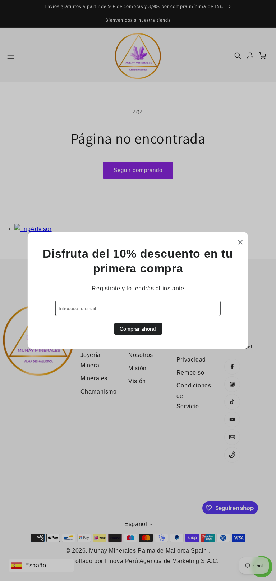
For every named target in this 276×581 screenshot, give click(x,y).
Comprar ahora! (138, 329)
